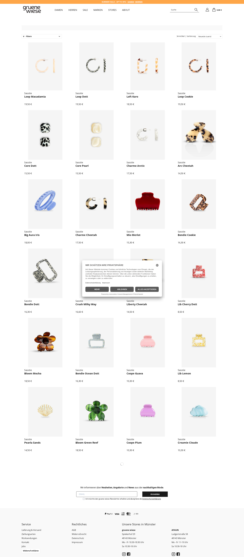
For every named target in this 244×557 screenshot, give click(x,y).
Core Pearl (82, 165)
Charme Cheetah (86, 235)
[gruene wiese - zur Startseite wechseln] (32, 9)
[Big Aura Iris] (45, 204)
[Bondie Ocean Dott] (96, 342)
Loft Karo (132, 96)
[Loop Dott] (96, 65)
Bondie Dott (31, 304)
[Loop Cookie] (198, 65)
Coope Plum (134, 442)
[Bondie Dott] (45, 273)
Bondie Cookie (187, 235)
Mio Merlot (133, 235)
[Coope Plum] (147, 412)
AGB (74, 530)
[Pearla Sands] (45, 412)
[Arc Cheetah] (198, 135)
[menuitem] (58, 10)
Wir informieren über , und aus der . (122, 487)
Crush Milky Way (85, 304)
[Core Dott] (45, 135)
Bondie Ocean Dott (87, 373)
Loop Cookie (185, 96)
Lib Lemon (184, 373)
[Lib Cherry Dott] (198, 273)
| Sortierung (190, 36)
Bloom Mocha (32, 373)
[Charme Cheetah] (96, 204)
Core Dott (30, 165)
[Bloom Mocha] (45, 342)
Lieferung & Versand (31, 530)
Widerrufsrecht (79, 534)
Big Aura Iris (32, 235)
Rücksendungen (29, 538)
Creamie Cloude (188, 442)
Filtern (28, 36)
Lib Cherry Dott (187, 304)
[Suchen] (196, 9)
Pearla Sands (32, 442)
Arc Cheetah (185, 165)
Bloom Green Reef (86, 442)
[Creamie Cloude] (198, 412)
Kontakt (25, 542)
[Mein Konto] (207, 9)
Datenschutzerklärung (151, 499)
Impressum (77, 542)
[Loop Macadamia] (45, 65)
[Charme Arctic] (147, 135)
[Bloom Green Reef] (96, 412)
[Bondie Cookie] (198, 204)
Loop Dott (81, 96)
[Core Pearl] (96, 135)
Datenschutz (78, 538)
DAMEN (131, 2)
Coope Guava (135, 373)
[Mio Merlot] (147, 204)
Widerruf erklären (31, 550)
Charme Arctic (136, 165)
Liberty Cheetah (137, 304)
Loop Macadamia (35, 96)
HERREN (138, 2)
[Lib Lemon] (198, 342)
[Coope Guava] (147, 342)
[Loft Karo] (147, 65)
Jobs (24, 546)
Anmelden (155, 494)
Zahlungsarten (29, 534)
